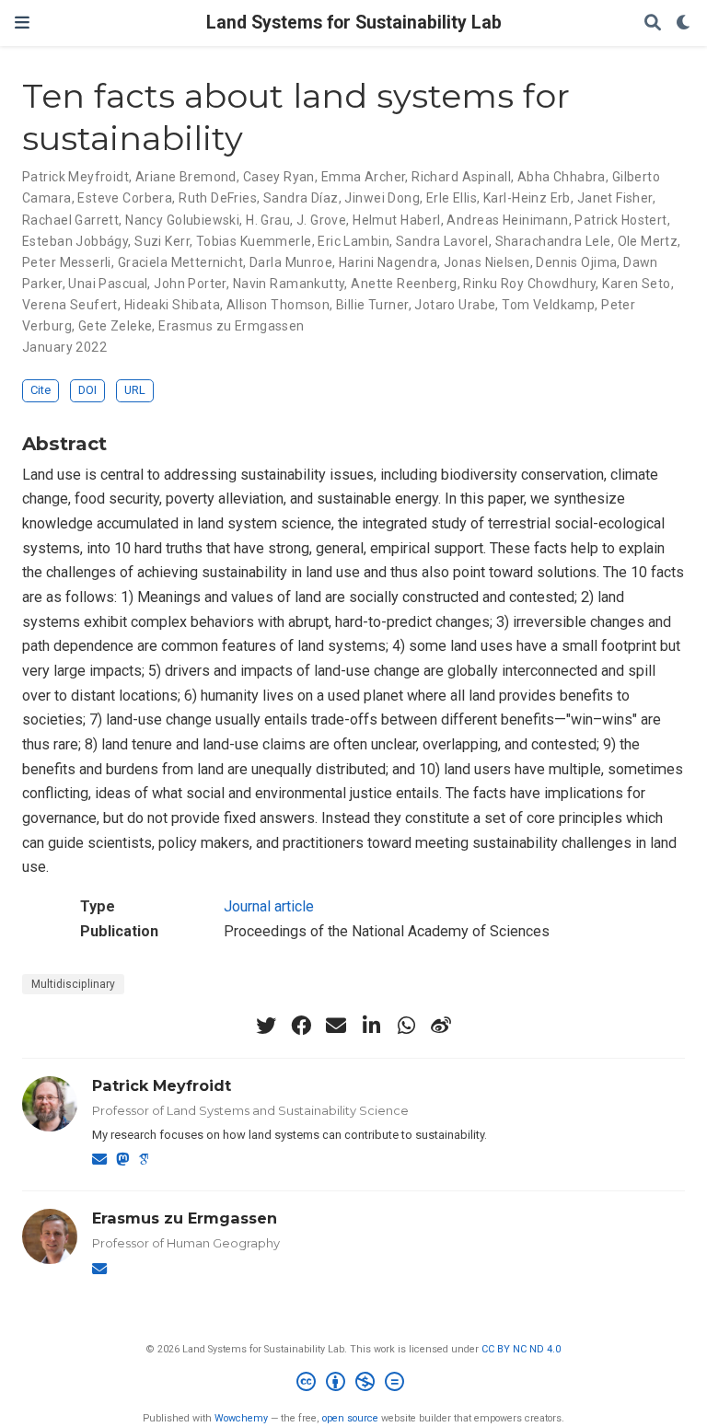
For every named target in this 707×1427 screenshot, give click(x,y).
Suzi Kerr (162, 241)
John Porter (190, 283)
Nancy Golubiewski (182, 220)
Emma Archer (363, 176)
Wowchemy (241, 1418)
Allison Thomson (278, 304)
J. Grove (321, 220)
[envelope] (336, 1025)
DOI (87, 390)
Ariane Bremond (186, 176)
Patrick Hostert (620, 220)
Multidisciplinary (73, 984)
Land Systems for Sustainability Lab (354, 22)
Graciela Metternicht (180, 262)
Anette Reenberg (404, 283)
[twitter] (266, 1025)
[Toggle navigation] (22, 22)
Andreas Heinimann (507, 220)
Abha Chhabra (561, 176)
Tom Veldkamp (548, 304)
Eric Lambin (353, 241)
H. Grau (268, 220)
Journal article (269, 906)
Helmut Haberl (396, 220)
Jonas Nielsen (486, 262)
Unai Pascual (107, 283)
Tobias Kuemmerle (254, 241)
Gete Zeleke (115, 326)
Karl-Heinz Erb (527, 198)
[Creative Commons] (353, 1384)
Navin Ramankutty (289, 283)
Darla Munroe (290, 262)
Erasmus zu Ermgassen (231, 326)
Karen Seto (636, 283)
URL (134, 390)
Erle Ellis (451, 198)
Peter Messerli (66, 262)
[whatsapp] (406, 1025)
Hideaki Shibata (172, 304)
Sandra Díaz (301, 198)
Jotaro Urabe (454, 304)
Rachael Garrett (70, 220)
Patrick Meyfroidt (75, 176)
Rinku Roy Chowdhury (529, 283)
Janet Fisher (615, 198)
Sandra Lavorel (442, 241)
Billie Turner (372, 304)
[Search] (652, 23)
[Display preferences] (684, 23)
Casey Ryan (279, 176)
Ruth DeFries (218, 198)
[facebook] (301, 1025)
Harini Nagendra (388, 262)
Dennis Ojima (576, 262)
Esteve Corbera (124, 198)
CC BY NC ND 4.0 (521, 1349)
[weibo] (441, 1025)
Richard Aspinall (461, 176)
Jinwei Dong (382, 198)
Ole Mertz (648, 241)
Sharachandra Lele (553, 241)
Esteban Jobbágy (75, 241)
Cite (40, 390)
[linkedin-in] (371, 1025)
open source (350, 1418)
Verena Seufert (70, 304)
